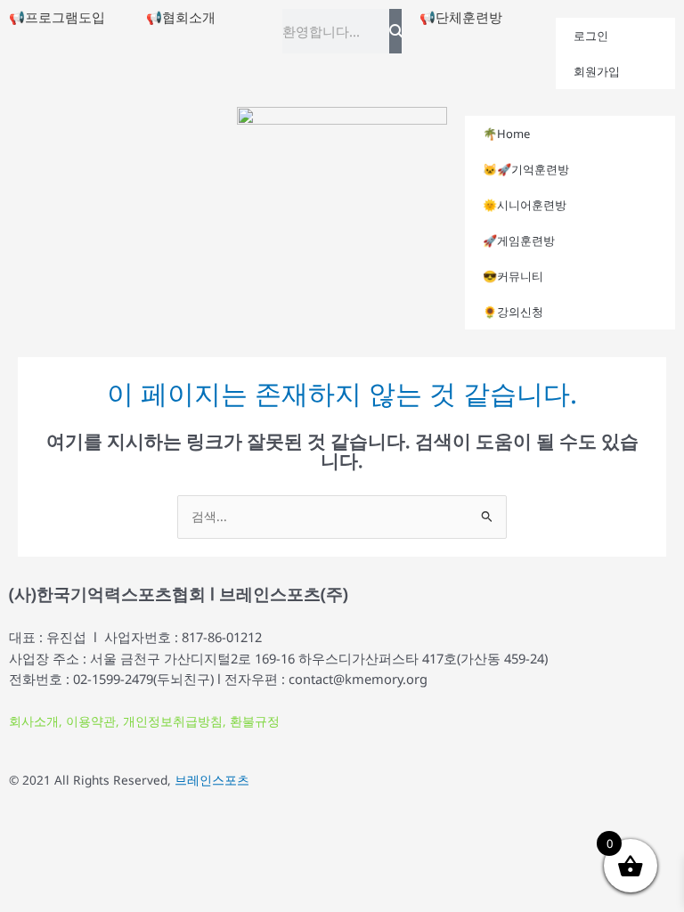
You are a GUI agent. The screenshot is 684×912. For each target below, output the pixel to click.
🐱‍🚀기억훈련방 (526, 169)
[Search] (395, 31)
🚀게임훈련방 (519, 240)
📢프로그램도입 (57, 17)
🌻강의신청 (513, 312)
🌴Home (506, 134)
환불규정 (255, 720)
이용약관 (91, 720)
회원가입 (597, 71)
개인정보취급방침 (173, 720)
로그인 (591, 36)
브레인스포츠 (212, 779)
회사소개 (34, 720)
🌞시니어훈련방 (524, 205)
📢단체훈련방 (460, 17)
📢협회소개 (181, 17)
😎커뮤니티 (513, 276)
